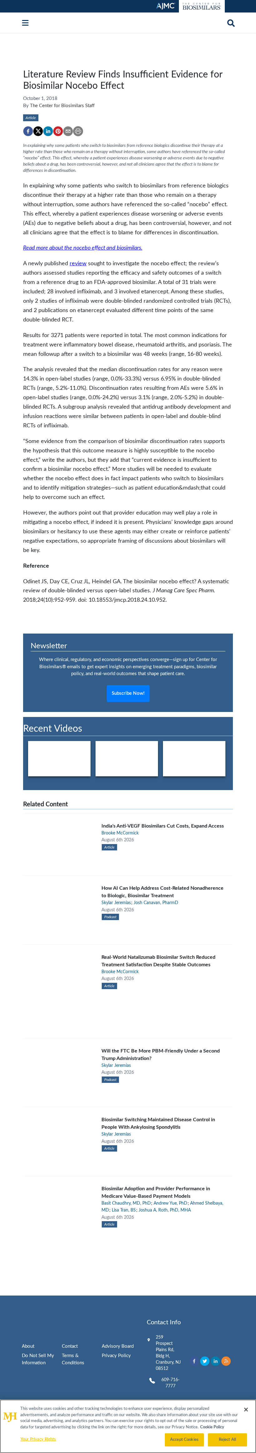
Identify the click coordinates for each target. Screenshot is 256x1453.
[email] (68, 131)
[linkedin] (48, 131)
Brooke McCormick (120, 833)
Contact (70, 1346)
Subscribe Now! (128, 693)
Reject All (227, 1440)
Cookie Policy (212, 1427)
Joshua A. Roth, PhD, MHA (165, 1210)
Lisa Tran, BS (124, 1210)
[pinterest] (58, 131)
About (28, 1346)
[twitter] (38, 131)
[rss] (226, 1361)
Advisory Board (118, 1346)
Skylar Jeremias (116, 903)
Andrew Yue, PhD (170, 1203)
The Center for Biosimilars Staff (62, 105)
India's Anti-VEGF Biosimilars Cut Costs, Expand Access (162, 826)
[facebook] (28, 131)
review (78, 263)
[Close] (246, 1409)
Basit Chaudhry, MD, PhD (126, 1203)
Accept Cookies (184, 1440)
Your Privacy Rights (38, 1439)
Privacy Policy (116, 1355)
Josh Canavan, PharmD (156, 903)
